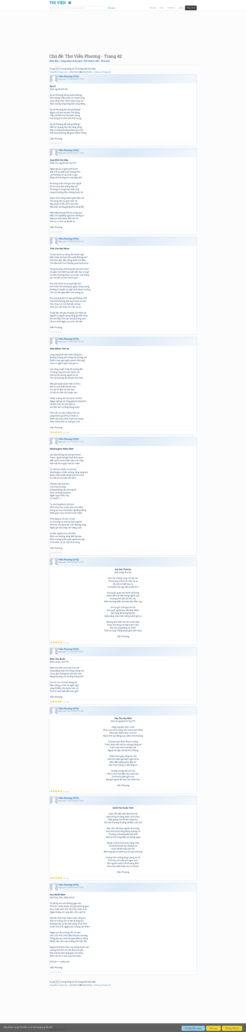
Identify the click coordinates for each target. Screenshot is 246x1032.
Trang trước (62, 72)
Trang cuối (107, 72)
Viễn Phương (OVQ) (68, 76)
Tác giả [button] (153, 8)
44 (87, 72)
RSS (195, 1030)
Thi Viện (57, 2)
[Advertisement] (123, 30)
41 (77, 72)
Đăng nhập (191, 8)
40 (74, 72)
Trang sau (97, 72)
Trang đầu (53, 72)
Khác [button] (181, 8)
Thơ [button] (161, 8)
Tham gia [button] (171, 8)
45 (90, 72)
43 (84, 72)
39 (71, 72)
